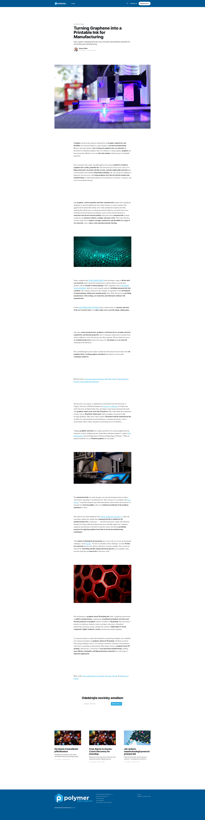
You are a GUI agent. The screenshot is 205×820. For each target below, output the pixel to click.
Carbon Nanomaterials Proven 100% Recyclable (100, 379)
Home (73, 3)
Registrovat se (144, 3)
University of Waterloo (110, 406)
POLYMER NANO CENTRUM (89, 307)
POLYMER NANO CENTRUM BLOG (62, 807)
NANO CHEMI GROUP (96, 280)
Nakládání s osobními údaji (144, 796)
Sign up (139, 794)
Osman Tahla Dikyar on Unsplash (93, 676)
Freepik (114, 676)
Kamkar (88, 543)
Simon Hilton (83, 48)
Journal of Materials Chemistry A (111, 516)
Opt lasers (108, 676)
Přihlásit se (133, 3)
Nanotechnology (79, 24)
